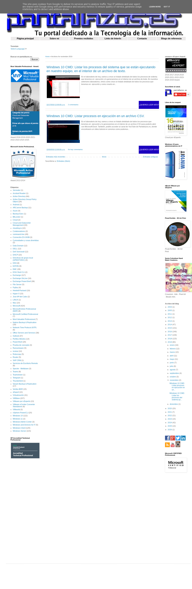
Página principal (25, 38)
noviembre (174, 380)
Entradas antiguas (150, 157)
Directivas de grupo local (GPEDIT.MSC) (23, 259)
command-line (18, 234)
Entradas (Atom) (63, 161)
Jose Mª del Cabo (20, 297)
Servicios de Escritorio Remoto (25, 363)
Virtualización (18, 395)
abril (172, 356)
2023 (170, 419)
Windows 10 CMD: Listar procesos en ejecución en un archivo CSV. (95, 116)
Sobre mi (54, 38)
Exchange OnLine (20, 278)
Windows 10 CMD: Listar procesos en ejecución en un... (177, 386)
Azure (15, 211)
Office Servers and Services (24, 333)
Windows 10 (18, 416)
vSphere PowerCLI (20, 413)
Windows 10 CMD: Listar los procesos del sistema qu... (177, 396)
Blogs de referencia (171, 38)
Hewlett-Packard (19, 290)
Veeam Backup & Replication (24, 384)
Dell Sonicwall (18, 252)
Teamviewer (18, 375)
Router (15, 357)
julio (172, 366)
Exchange (17, 275)
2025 (170, 426)
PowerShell (17, 342)
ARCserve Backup (20, 208)
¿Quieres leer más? (149, 105)
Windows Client (19, 428)
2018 (170, 339)
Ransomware (18, 348)
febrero (173, 349)
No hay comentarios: (75, 149)
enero (172, 345)
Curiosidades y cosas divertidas (26, 240)
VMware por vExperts (21, 401)
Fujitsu (15, 287)
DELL (15, 249)
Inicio (104, 157)
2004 (170, 307)
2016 (170, 332)
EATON (16, 266)
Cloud (15, 220)
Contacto (142, 38)
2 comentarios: (73, 105)
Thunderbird (18, 381)
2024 (170, 423)
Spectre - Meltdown (20, 369)
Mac (14, 303)
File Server (17, 284)
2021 (170, 412)
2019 (170, 342)
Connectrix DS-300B (21, 237)
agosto (173, 370)
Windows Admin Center (22, 422)
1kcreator (16, 190)
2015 (170, 328)
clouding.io (17, 228)
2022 (170, 416)
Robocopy (17, 354)
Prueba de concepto (21, 345)
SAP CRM (17, 360)
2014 (170, 325)
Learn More (155, 7)
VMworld (16, 410)
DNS (15, 263)
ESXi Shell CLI (19, 272)
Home (47, 56)
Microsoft (16, 306)
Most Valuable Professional (24, 319)
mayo (172, 359)
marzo (172, 352)
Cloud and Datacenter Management (22, 224)
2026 (170, 430)
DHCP (15, 255)
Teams (15, 372)
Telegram (16, 378)
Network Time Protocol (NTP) (24, 328)
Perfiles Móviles (19, 339)
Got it (167, 7)
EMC (15, 269)
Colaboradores (19, 231)
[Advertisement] (24, 509)
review (15, 351)
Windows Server (19, 431)
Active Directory (19, 196)
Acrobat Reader (19, 193)
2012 (170, 317)
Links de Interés (113, 38)
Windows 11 (18, 419)
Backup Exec (18, 214)
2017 (170, 335)
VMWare (16, 398)
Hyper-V (16, 294)
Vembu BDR (18, 389)
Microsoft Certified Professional (25, 314)
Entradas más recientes (55, 157)
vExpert (16, 392)
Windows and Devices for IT (24, 425)
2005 (170, 310)
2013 (170, 321)
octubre (173, 377)
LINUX (15, 300)
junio (172, 363)
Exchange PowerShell (22, 281)
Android (16, 205)
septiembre (174, 373)
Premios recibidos (83, 38)
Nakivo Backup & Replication (24, 322)
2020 (170, 408)
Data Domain (18, 246)
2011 (170, 314)
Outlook (16, 336)
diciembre (174, 404)
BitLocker (16, 217)
